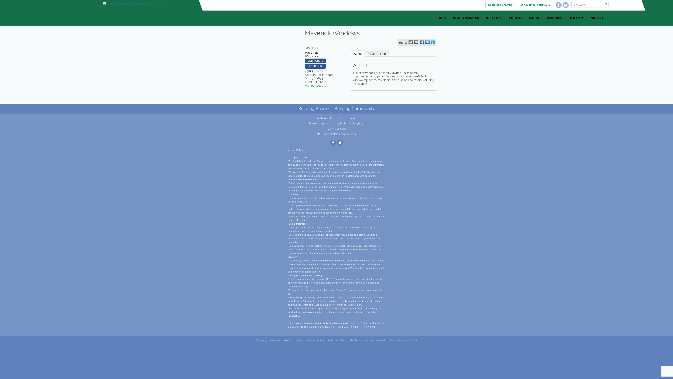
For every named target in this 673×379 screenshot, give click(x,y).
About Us (597, 18)
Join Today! (493, 18)
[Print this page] (411, 42)
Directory (577, 18)
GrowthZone (366, 340)
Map (383, 53)
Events (534, 18)
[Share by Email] (416, 42)
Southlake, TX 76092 (338, 123)
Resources (554, 18)
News (371, 53)
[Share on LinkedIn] (433, 42)
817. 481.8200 (337, 128)
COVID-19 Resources (466, 18)
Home (442, 18)
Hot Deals (315, 66)
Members (515, 18)
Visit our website (315, 85)
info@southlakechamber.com (338, 134)
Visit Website (315, 60)
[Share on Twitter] (427, 42)
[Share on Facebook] (422, 42)
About (358, 53)
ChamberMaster (398, 340)
